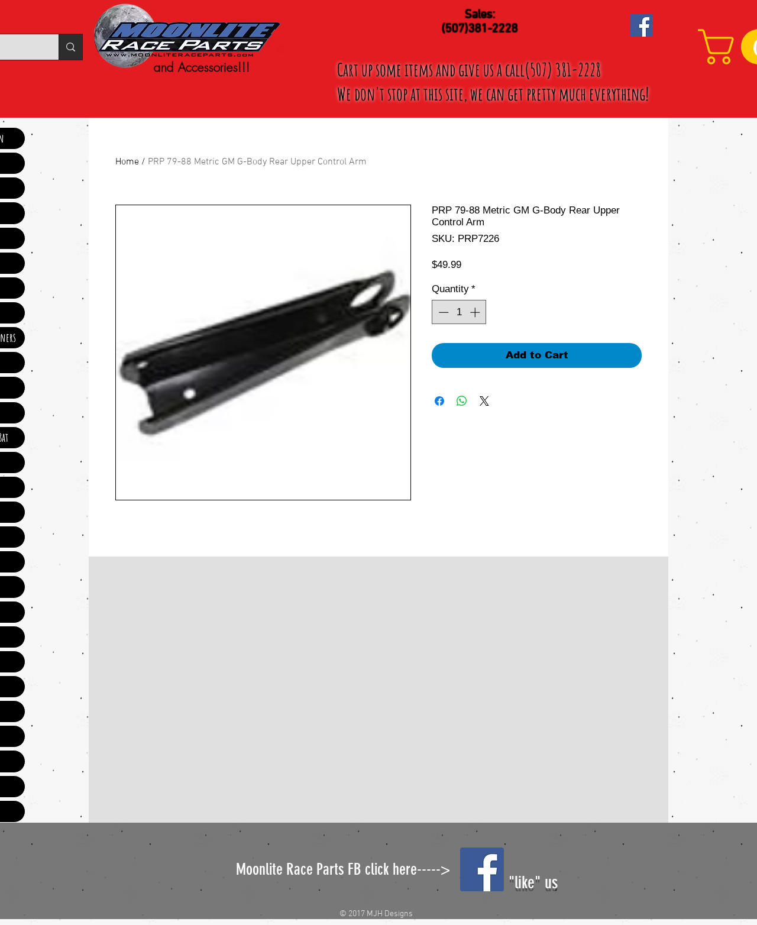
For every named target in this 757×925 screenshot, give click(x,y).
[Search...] (70, 47)
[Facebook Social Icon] (641, 25)
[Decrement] (442, 312)
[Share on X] (484, 401)
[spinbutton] (459, 312)
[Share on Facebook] (439, 401)
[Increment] (476, 312)
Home (127, 162)
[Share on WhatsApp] (462, 401)
